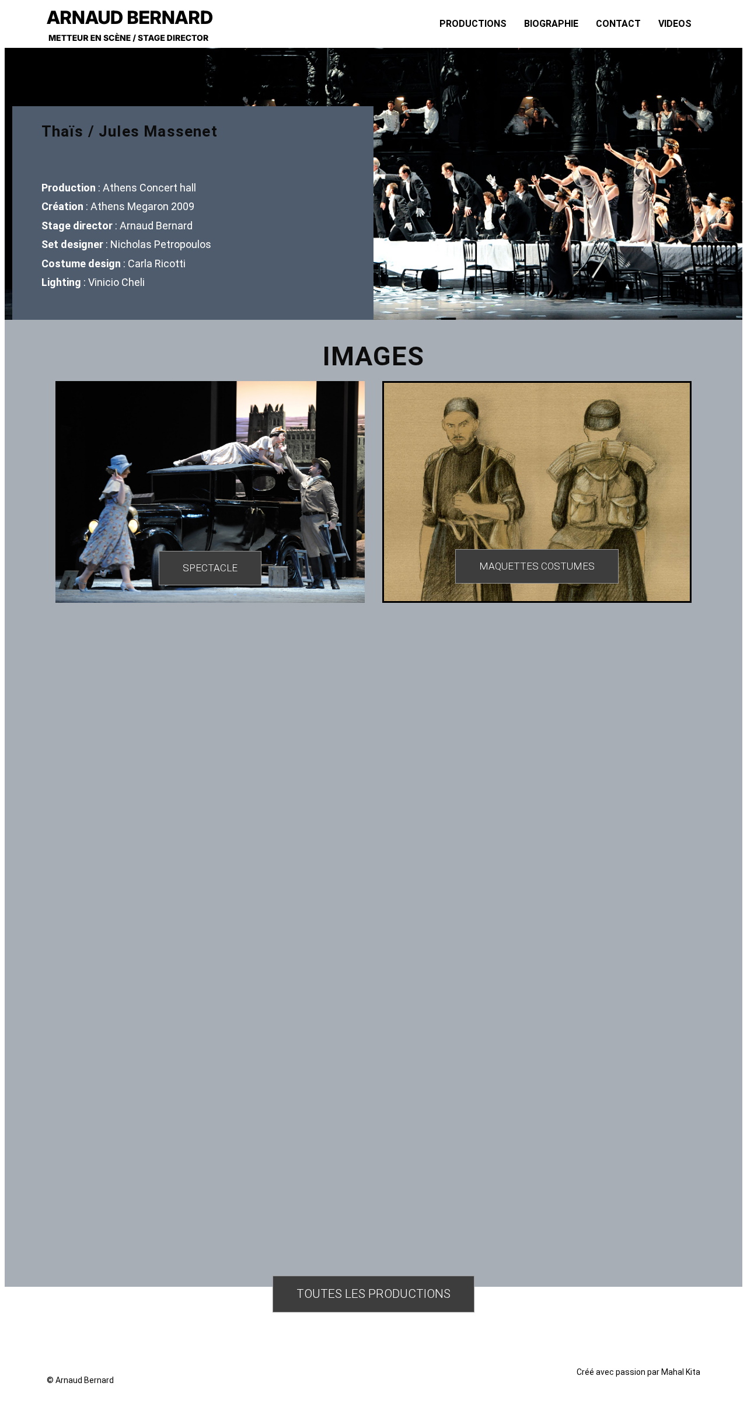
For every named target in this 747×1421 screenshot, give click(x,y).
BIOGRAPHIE (551, 23)
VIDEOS (675, 23)
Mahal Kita (680, 1372)
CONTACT (618, 23)
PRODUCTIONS (473, 23)
